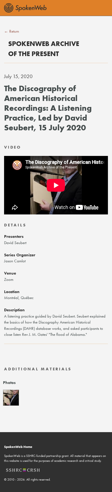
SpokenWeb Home (18, 447)
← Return (11, 31)
